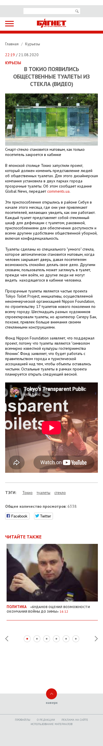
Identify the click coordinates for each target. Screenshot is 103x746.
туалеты (43, 492)
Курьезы (32, 43)
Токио (27, 492)
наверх (52, 702)
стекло (60, 492)
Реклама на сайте (75, 720)
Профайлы (22, 720)
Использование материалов (51, 724)
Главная (12, 43)
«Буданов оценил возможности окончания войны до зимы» (48, 609)
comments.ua (58, 191)
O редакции (46, 720)
